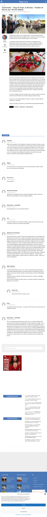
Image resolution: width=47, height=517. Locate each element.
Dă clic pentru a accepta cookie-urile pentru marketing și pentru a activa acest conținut (27, 62)
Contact (34, 482)
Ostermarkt (16, 106)
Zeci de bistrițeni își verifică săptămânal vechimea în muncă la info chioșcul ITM (32, 408)
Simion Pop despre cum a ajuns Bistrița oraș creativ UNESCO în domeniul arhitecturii (32, 426)
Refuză (23, 508)
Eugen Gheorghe (13, 11)
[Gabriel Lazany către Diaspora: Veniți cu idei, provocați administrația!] (19, 479)
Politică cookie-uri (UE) (37, 486)
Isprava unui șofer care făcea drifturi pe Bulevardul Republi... (11, 486)
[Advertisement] (27, 121)
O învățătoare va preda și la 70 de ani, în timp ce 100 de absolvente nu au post (33, 413)
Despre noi (35, 477)
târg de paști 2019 (29, 106)
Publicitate (35, 480)
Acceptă (23, 504)
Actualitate (4, 5)
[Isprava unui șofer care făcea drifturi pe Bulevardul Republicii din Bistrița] (4, 487)
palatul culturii (22, 106)
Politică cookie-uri (18, 514)
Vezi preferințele (23, 511)
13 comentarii (4, 46)
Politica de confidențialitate (26, 514)
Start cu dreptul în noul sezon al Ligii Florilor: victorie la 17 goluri (33, 403)
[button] (45, 494)
